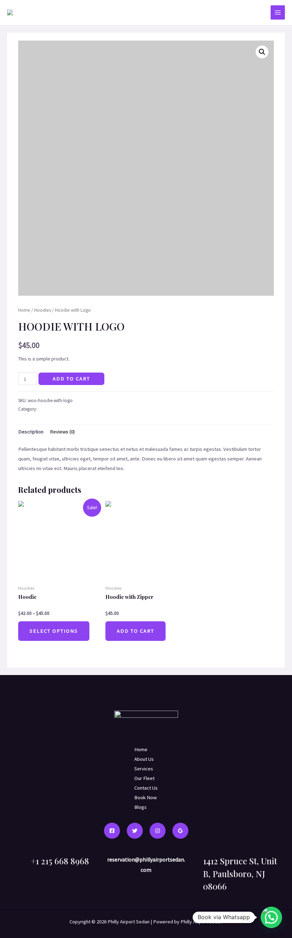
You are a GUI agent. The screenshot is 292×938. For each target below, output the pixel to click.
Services (143, 768)
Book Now (145, 797)
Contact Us (146, 788)
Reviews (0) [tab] (62, 431)
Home (24, 310)
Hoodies (42, 310)
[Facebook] (112, 831)
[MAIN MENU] (278, 12)
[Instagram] (158, 831)
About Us (144, 759)
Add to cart (71, 378)
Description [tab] (30, 431)
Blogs (140, 807)
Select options (54, 631)
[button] (262, 52)
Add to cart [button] (135, 631)
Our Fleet (144, 778)
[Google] (180, 831)
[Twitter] (135, 831)
